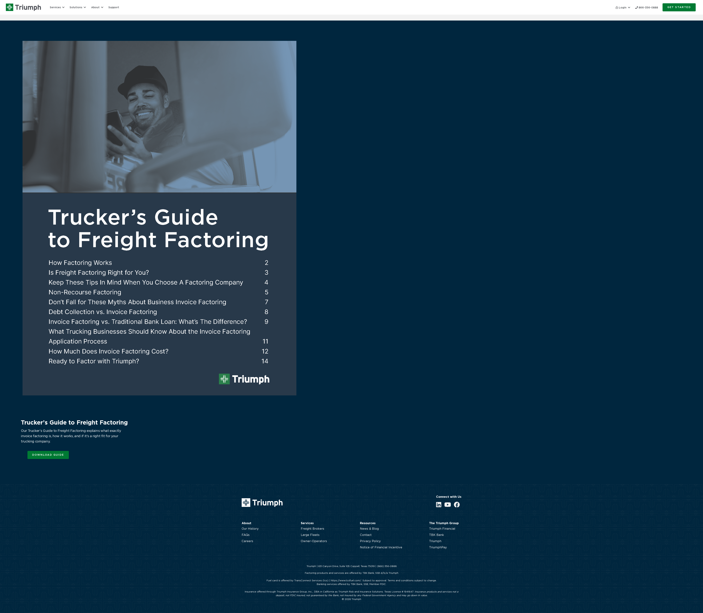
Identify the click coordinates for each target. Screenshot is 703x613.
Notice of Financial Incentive (381, 547)
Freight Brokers (312, 528)
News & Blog (369, 528)
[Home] (23, 7)
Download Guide (48, 455)
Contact (366, 535)
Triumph (435, 541)
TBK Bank (436, 535)
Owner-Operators (314, 541)
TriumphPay (438, 547)
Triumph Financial (442, 528)
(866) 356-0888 (387, 566)
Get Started (679, 7)
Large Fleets (310, 535)
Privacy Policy (370, 541)
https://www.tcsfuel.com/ (346, 580)
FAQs (246, 535)
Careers (247, 541)
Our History (250, 528)
